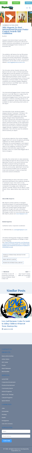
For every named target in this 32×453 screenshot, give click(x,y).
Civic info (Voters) (7, 423)
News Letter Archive (7, 356)
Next (30, 314)
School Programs (7, 391)
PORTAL (28, 3)
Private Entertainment (8, 385)
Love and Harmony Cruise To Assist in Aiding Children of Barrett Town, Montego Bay (16, 323)
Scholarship (5, 411)
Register (16, 3)
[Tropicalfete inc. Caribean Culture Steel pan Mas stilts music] (7, 8)
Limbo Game (5, 359)
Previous (2, 314)
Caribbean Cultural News (10, 25)
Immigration (5, 420)
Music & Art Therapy (7, 394)
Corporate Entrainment (9, 382)
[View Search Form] (30, 8)
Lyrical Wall (5, 379)
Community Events (7, 388)
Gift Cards (5, 362)
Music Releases (6, 368)
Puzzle (4, 365)
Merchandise (5, 371)
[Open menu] (27, 8)
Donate (3, 3)
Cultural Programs (7, 397)
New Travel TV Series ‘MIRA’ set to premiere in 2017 (24, 274)
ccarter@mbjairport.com (20, 229)
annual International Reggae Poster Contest (14, 255)
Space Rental (6, 400)
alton (5, 36)
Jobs (3, 408)
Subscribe (6, 441)
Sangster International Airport (13, 262)
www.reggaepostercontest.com (16, 62)
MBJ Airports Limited (9, 259)
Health (4, 417)
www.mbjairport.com (22, 214)
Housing (4, 414)
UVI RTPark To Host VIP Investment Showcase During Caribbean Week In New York (8, 275)
